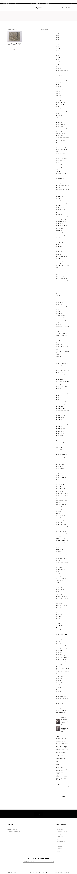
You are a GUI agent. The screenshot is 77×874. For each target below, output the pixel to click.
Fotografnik (60, 872)
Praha (62, 755)
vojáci (57, 643)
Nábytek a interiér (61, 363)
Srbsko (58, 576)
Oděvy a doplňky (60, 401)
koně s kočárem (60, 276)
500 (57, 55)
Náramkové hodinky (61, 368)
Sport (57, 573)
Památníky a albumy (61, 462)
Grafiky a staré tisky (62, 189)
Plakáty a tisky (60, 477)
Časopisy (58, 115)
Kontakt (58, 839)
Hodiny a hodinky (60, 203)
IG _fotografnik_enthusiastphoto (13, 831)
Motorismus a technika (62, 351)
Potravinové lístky (61, 493)
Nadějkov (58, 365)
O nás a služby (60, 829)
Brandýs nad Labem (61, 102)
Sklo (57, 560)
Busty (57, 113)
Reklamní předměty (61, 526)
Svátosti (58, 587)
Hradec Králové (60, 219)
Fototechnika (59, 180)
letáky (65, 744)
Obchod (57, 843)
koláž (57, 744)
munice (57, 356)
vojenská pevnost (61, 648)
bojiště (58, 100)
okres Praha (64, 752)
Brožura (58, 106)
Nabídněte (58, 851)
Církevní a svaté (60, 133)
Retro (57, 536)
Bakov (57, 84)
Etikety (58, 164)
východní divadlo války (62, 668)
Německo (58, 752)
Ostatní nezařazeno (61, 452)
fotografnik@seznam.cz (12, 829)
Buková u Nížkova (60, 111)
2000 (57, 41)
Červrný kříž (59, 126)
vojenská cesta (60, 645)
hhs (62, 738)
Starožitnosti (60, 836)
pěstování (58, 466)
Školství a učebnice (61, 562)
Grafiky (58, 187)
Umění (57, 623)
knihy (66, 743)
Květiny (58, 311)
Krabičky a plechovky (62, 288)
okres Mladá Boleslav (62, 413)
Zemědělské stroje (61, 698)
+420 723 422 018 (10, 827)
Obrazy (58, 397)
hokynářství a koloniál (60, 741)
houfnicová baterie (61, 216)
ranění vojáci (59, 515)
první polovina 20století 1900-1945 (62, 761)
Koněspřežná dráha (61, 280)
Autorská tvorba (61, 80)
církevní (58, 131)
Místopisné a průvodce (62, 346)
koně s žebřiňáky (60, 278)
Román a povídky (60, 538)
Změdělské (59, 705)
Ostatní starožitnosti (62, 454)
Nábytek (58, 358)
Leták (57, 322)
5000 (57, 57)
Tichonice (58, 603)
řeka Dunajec (59, 520)
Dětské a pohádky (61, 149)
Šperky (58, 571)
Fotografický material (62, 175)
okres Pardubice (60, 419)
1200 (57, 33)
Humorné (58, 230)
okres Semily (59, 431)
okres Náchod (59, 415)
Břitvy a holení (60, 104)
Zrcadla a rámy (60, 710)
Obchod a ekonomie (61, 393)
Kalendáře (58, 248)
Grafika (58, 183)
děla (57, 142)
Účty (57, 616)
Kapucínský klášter (61, 256)
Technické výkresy (61, 596)
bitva (57, 91)
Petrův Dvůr (59, 468)
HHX (57, 740)
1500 (57, 35)
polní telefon (60, 486)
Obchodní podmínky (61, 841)
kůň (57, 309)
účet (65, 778)
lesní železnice (60, 320)
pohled (57, 753)
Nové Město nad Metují (62, 381)
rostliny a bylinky (61, 540)
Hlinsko (58, 200)
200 (57, 39)
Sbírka (59, 832)
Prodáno (58, 506)
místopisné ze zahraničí (61, 747)
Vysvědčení (59, 676)
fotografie (58, 738)
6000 (57, 61)
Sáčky (57, 545)
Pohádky (58, 481)
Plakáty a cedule (60, 475)
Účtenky (58, 614)
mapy (61, 746)
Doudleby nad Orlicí (61, 160)
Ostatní (58, 449)
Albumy (58, 68)
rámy (57, 513)
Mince (57, 342)
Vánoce (58, 627)
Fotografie (59, 178)
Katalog (58, 260)
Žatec (57, 689)
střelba (58, 582)
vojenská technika (61, 650)
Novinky (57, 849)
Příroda (58, 502)
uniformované (58, 776)
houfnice (58, 214)
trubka (58, 609)
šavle (57, 551)
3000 (57, 48)
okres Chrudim (60, 408)
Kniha (57, 267)
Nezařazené (59, 379)
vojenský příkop (60, 661)
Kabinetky (58, 242)
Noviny (57, 384)
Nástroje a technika (61, 370)
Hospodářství (59, 209)
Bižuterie (58, 95)
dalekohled (59, 135)
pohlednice (62, 753)
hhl (57, 198)
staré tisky (64, 769)
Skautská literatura (62, 558)
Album (57, 66)
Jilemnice (58, 240)
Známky (58, 708)
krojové (58, 300)
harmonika (58, 196)
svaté (57, 584)
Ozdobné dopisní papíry (62, 457)
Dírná (57, 151)
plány (57, 479)
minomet (58, 344)
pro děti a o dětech (60, 757)
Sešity (57, 553)
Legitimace (59, 317)
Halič (57, 194)
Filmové (58, 171)
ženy (60, 779)
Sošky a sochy (60, 569)
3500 (57, 50)
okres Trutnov (60, 437)
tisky (57, 775)
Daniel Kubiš (9, 826)
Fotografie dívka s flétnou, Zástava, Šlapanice (64, 721)
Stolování (58, 580)
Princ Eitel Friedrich (62, 500)
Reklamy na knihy (60, 533)
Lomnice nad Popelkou (62, 326)
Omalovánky (59, 442)
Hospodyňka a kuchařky (62, 211)
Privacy (15, 872)
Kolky (57, 272)
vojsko (58, 664)
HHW (66, 738)
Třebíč (57, 607)
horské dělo (59, 207)
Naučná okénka (60, 374)
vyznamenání (59, 680)
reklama (58, 522)
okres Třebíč (59, 435)
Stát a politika (60, 578)
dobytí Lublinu (60, 153)
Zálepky (58, 687)
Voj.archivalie (60, 641)
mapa (57, 337)
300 (57, 46)
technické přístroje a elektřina (60, 773)
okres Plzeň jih (60, 421)
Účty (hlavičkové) (61, 620)
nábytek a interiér (59, 750)
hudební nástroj (60, 223)
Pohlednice (60, 848)
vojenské (58, 652)
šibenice (58, 556)
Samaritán (58, 549)
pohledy (57, 755)
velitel (58, 632)
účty (57, 618)
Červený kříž (59, 124)
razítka (58, 517)
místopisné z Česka (60, 749)
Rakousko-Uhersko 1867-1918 (62, 766)
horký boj (58, 205)
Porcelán (58, 491)
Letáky (57, 324)
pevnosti (58, 470)
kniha (62, 743)
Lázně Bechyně (60, 315)
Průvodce (58, 509)
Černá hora (59, 122)
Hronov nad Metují (61, 221)
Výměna (59, 834)
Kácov (57, 244)
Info (57, 826)
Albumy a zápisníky (61, 70)
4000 (57, 53)
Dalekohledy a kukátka (62, 137)
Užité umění (59, 625)
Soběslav (58, 565)
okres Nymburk (60, 417)
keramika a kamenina (61, 265)
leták (61, 744)
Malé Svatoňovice (61, 333)
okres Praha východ (61, 424)
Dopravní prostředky (62, 158)
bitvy (57, 93)
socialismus (59, 567)
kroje (57, 297)
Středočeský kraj (59, 770)
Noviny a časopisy (61, 386)
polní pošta (59, 484)
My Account (71, 3)
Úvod (58, 827)
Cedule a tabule (60, 120)
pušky (57, 511)
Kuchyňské (58, 302)
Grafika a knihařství (62, 185)
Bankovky (58, 86)
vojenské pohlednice (61, 657)
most (57, 349)
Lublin (57, 329)
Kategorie (59, 844)
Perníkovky (59, 464)
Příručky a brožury (61, 504)
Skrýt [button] (2, 1)
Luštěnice (58, 331)
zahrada (58, 682)
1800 (57, 37)
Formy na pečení (60, 173)
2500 (57, 44)
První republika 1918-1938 (61, 763)
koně (57, 274)
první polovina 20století (61, 758)
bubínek (58, 108)
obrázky (58, 395)
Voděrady (58, 639)
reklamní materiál (61, 524)
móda (67, 749)
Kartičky (58, 258)
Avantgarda (59, 82)
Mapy (14, 47)
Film (57, 169)
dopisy (57, 156)
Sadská (58, 547)
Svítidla (58, 591)
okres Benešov (60, 404)
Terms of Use (9, 872)
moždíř (58, 354)
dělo (57, 144)
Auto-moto (59, 77)
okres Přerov (59, 426)
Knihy (57, 269)
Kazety (58, 263)
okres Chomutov (60, 406)
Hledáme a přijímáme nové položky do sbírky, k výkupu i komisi (41, 3)
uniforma (61, 775)
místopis (65, 746)
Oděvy (57, 399)
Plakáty (58, 473)
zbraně (58, 691)
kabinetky (58, 743)
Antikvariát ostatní (61, 72)
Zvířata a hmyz (60, 712)
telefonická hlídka (61, 598)
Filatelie (58, 167)
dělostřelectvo (60, 147)
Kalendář (58, 246)
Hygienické (59, 232)
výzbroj (58, 678)
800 (57, 64)
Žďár (57, 693)
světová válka (60, 589)
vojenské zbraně (60, 659)
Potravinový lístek (61, 495)
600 (57, 59)
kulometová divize (61, 306)
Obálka (58, 388)
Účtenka (58, 612)
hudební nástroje (61, 225)
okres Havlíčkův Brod (62, 410)
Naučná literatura (61, 372)
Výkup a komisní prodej (62, 831)
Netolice (58, 377)
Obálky (58, 390)
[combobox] (46, 29)
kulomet (58, 304)
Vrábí (57, 666)
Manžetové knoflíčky (62, 335)
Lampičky (58, 313)
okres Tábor (59, 433)
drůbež (58, 162)
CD (56, 117)
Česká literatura (61, 128)
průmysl (57, 764)
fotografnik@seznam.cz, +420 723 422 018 (10, 3)
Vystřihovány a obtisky (62, 671)
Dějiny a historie (60, 140)
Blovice (58, 97)
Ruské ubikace (60, 542)
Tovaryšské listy (61, 605)
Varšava (58, 629)
